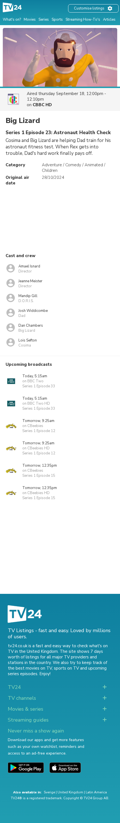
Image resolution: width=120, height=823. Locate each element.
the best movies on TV (30, 668)
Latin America (96, 792)
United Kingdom (70, 792)
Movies (30, 19)
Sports (57, 19)
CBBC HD (42, 105)
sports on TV (66, 668)
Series (44, 19)
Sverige (49, 792)
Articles (109, 19)
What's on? (12, 19)
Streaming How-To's (83, 19)
